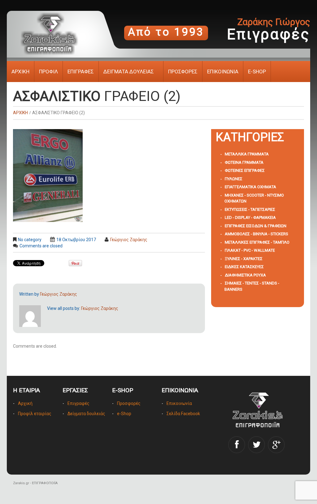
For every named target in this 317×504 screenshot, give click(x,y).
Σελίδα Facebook (183, 413)
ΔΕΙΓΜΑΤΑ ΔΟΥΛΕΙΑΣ (128, 71)
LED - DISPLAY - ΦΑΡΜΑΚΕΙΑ (250, 217)
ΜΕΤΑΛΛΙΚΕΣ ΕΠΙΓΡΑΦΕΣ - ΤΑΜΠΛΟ (257, 242)
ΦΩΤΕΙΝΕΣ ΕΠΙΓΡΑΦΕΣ (245, 170)
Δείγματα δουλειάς (86, 413)
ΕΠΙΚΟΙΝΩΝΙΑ (222, 71)
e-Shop (124, 413)
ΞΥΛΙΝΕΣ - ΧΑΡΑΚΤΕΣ (244, 258)
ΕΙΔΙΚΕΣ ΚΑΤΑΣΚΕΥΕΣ (244, 266)
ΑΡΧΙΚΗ (20, 71)
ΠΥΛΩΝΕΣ (233, 178)
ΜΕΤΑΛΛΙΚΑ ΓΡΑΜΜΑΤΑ (247, 154)
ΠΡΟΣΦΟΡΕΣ (183, 71)
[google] (276, 444)
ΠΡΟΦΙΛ (48, 71)
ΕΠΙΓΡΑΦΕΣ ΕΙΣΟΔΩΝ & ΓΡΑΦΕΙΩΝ (255, 226)
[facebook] (236, 444)
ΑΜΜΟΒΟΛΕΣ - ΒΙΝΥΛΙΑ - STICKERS (256, 234)
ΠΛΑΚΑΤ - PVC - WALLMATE (250, 250)
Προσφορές (129, 403)
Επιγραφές (78, 403)
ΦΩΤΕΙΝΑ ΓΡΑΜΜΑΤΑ (244, 162)
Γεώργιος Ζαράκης (128, 239)
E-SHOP (257, 71)
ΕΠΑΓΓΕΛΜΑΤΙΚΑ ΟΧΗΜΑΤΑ (250, 187)
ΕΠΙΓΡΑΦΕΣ (80, 71)
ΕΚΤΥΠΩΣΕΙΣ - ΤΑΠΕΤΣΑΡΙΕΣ (250, 209)
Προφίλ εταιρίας (34, 413)
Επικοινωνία (179, 403)
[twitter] (256, 444)
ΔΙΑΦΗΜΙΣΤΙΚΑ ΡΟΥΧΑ (245, 275)
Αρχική (25, 403)
